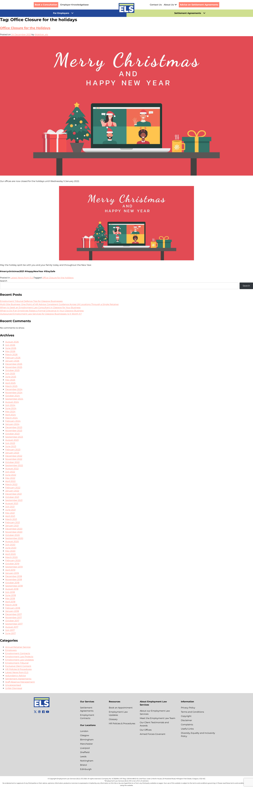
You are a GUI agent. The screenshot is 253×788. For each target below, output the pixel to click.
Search (3, 281)
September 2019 (14, 567)
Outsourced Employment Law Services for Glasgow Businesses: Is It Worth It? (41, 314)
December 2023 (13, 427)
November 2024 (13, 392)
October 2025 (12, 370)
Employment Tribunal (16, 663)
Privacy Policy (188, 707)
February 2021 (12, 522)
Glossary (113, 719)
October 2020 (12, 535)
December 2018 (13, 576)
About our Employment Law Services (155, 712)
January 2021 (12, 525)
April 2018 (10, 601)
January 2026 (12, 361)
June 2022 (10, 475)
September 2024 (14, 399)
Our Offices (146, 730)
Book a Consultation (46, 4)
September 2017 (14, 624)
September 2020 (14, 538)
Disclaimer (186, 720)
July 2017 (10, 630)
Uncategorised (13, 685)
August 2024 (12, 402)
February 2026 (12, 357)
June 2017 (10, 633)
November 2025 (13, 367)
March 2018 (11, 605)
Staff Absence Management (20, 682)
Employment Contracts (17, 653)
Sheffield (84, 752)
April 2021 (10, 516)
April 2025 (10, 383)
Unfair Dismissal (13, 688)
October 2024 (12, 395)
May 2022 (10, 478)
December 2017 (13, 614)
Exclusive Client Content (18, 666)
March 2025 (11, 386)
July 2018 (10, 592)
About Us (169, 4)
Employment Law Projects (19, 656)
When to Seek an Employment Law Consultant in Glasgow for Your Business (40, 307)
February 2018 (12, 608)
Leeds (83, 756)
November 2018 (13, 579)
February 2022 (12, 487)
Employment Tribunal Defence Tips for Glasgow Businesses (31, 301)
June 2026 (10, 348)
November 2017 (13, 617)
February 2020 (13, 560)
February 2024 (13, 421)
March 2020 (11, 557)
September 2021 (14, 500)
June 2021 (10, 510)
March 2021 (11, 519)
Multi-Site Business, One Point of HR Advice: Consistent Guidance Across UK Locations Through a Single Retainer (59, 304)
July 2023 (10, 443)
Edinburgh (86, 769)
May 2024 (10, 411)
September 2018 (14, 586)
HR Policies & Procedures (18, 669)
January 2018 (12, 611)
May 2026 (10, 351)
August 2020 (12, 541)
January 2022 (12, 491)
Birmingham (87, 739)
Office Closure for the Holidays (25, 28)
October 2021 (12, 497)
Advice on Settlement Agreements (199, 4)
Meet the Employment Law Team (157, 718)
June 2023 (10, 446)
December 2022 (13, 456)
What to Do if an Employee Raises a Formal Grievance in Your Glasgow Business (42, 310)
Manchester (86, 744)
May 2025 (10, 380)
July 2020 (10, 544)
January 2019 (12, 573)
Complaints (187, 724)
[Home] (126, 8)
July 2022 (10, 472)
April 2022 (10, 481)
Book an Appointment (121, 707)
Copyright (186, 716)
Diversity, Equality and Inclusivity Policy (198, 734)
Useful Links (187, 729)
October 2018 (12, 582)
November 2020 (13, 532)
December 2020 (13, 529)
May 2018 (10, 598)
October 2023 (12, 433)
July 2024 (10, 405)
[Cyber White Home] (42, 706)
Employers (11, 650)
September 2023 (14, 437)
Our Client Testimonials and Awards (154, 724)
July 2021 (10, 506)
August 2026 (12, 342)
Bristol (83, 765)
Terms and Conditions (192, 712)
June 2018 (10, 595)
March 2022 (11, 484)
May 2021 (10, 513)
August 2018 (11, 589)
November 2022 (13, 459)
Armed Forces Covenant (152, 734)
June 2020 (10, 548)
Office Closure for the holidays (58, 277)
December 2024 (13, 389)
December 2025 (13, 364)
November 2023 (13, 430)
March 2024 (11, 418)
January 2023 (12, 452)
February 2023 (12, 449)
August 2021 (11, 503)
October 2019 (12, 563)
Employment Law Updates (19, 659)
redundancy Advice (15, 675)
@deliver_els (41, 34)
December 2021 (13, 494)
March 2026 (11, 354)
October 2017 (12, 620)
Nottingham (86, 760)
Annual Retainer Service (18, 647)
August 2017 (11, 627)
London (84, 731)
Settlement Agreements (18, 679)
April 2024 (10, 414)
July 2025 (10, 373)
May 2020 (10, 551)
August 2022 (12, 468)
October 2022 (12, 462)
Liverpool (85, 748)
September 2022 (14, 465)
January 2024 (12, 424)
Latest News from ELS (22, 277)
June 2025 (10, 376)
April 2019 (10, 570)
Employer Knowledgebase (74, 4)
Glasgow (84, 735)
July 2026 (10, 345)
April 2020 (10, 554)
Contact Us (156, 4)
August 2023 (12, 440)
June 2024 (10, 408)
